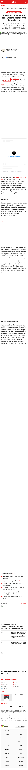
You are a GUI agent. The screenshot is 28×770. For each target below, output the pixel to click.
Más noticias (23, 603)
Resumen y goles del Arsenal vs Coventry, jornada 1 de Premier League (14, 593)
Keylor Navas (14, 79)
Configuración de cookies (14, 718)
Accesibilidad (23, 718)
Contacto (3, 717)
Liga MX (7, 8)
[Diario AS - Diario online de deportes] (14, 2)
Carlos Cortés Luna (11, 49)
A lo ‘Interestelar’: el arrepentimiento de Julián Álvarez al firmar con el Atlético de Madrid (13, 626)
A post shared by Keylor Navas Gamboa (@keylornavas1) (15, 171)
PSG (2, 85)
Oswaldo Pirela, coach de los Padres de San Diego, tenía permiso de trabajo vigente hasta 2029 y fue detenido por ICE (18, 635)
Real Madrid (7, 81)
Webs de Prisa (21, 726)
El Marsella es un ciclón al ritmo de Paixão (12, 597)
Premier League (22, 8)
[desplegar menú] (2, 2)
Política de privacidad (16, 717)
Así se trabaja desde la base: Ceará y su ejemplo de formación (13, 589)
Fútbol (3, 5)
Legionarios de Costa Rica (14, 12)
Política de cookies (4, 718)
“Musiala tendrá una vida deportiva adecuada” (13, 577)
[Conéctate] (26, 2)
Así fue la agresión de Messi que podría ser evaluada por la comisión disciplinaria (18, 644)
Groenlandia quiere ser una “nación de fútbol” (13, 672)
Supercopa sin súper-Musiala (11, 581)
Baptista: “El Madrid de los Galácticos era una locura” (13, 584)
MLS (3, 8)
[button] (2, 57)
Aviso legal (8, 717)
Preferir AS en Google (12, 57)
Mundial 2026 (14, 8)
